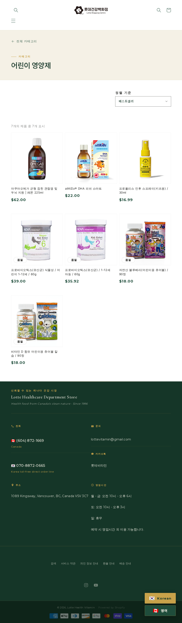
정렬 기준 (123, 92)
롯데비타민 (99, 465)
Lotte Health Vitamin (81, 607)
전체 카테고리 (26, 41)
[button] (13, 21)
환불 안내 (109, 563)
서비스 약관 (68, 563)
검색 (53, 563)
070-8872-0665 (28, 465)
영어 (160, 610)
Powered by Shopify (111, 607)
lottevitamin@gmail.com (111, 439)
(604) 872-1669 (27, 440)
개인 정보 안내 (89, 563)
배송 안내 (125, 563)
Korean (160, 598)
